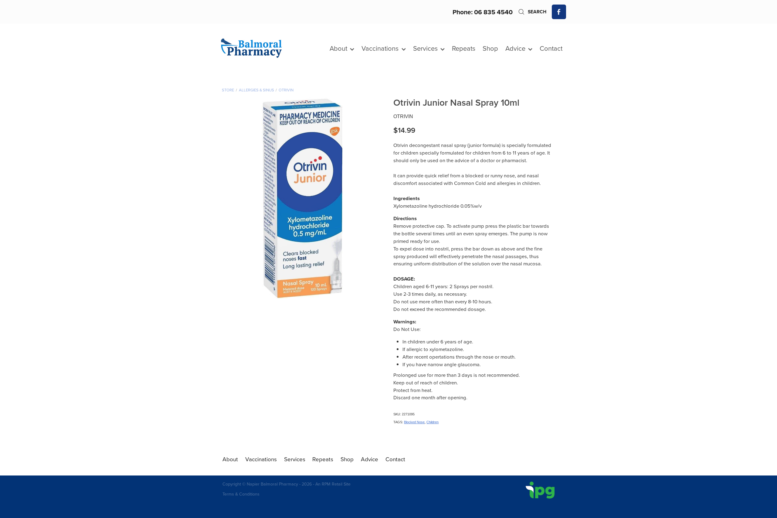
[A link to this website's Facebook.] (559, 12)
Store (228, 90)
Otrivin (286, 90)
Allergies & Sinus (256, 90)
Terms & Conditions (241, 494)
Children (432, 422)
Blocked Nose (414, 422)
